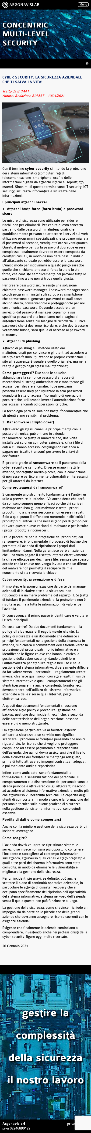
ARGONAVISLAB (24, 5)
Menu (83, 4)
